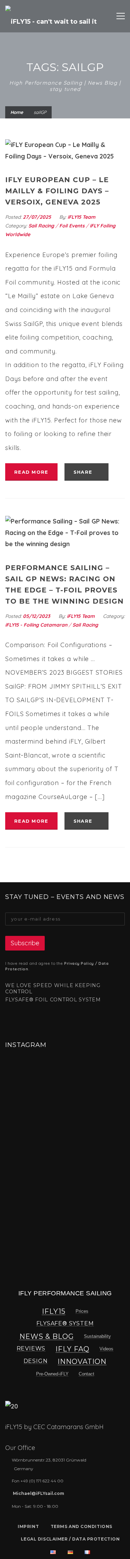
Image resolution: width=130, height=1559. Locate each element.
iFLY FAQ (72, 1349)
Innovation (82, 1361)
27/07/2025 (37, 217)
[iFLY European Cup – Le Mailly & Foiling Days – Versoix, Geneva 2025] (65, 150)
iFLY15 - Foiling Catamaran (36, 625)
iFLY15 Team (81, 217)
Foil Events (72, 226)
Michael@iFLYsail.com (38, 1493)
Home (16, 112)
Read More (31, 472)
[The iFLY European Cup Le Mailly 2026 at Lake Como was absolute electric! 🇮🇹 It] (26, 1080)
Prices (82, 1311)
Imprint (28, 1526)
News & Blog (46, 1336)
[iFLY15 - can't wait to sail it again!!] (53, 16)
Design (36, 1361)
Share (83, 472)
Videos (106, 1348)
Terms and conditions (81, 1526)
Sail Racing (41, 226)
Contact (86, 1373)
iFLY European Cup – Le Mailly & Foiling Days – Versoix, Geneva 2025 (57, 191)
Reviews (31, 1348)
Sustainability (97, 1336)
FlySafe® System (65, 1323)
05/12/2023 (37, 616)
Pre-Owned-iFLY (52, 1373)
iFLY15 (54, 1311)
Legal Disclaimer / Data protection (70, 1539)
